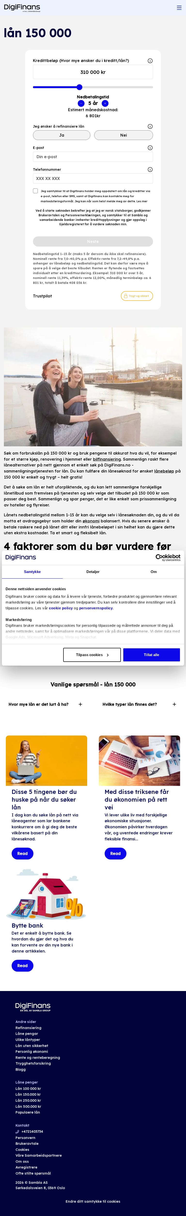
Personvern (25, 1138)
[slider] (79, 87)
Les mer (141, 201)
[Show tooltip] (150, 126)
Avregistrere (26, 1167)
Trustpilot (42, 296)
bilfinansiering (107, 459)
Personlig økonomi (32, 1051)
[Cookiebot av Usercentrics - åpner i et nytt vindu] (159, 557)
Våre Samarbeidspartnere (39, 1155)
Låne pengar (27, 1033)
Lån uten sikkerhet (32, 1046)
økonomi (91, 521)
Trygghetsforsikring (33, 1063)
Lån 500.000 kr (28, 1106)
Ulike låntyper (28, 1040)
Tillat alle (151, 655)
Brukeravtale (27, 1143)
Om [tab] (154, 572)
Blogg (21, 1069)
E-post (38, 148)
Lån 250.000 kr (28, 1100)
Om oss (22, 1161)
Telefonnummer (47, 169)
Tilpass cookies (89, 655)
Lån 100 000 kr (28, 1088)
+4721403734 (32, 1131)
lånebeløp (164, 471)
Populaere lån (28, 1112)
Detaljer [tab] (93, 572)
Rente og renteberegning (38, 1057)
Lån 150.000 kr (28, 1094)
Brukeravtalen (49, 215)
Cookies (22, 1149)
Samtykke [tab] (32, 572)
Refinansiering (28, 1028)
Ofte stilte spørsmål (33, 1173)
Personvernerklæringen (82, 215)
